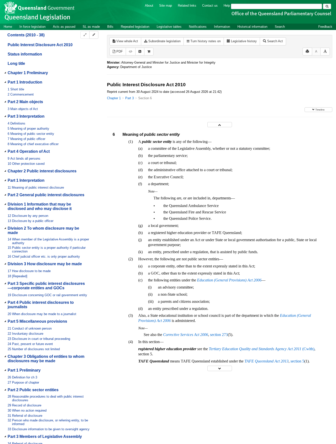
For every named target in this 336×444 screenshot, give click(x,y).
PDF (119, 51)
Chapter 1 (114, 98)
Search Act (274, 41)
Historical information (252, 26)
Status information (25, 54)
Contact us (210, 5)
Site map (165, 5)
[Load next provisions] (219, 368)
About (149, 5)
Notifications (198, 26)
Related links (187, 5)
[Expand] (85, 35)
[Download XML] (131, 52)
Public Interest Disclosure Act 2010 (40, 45)
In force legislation (32, 26)
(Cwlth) (261, 349)
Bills (110, 26)
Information (222, 26)
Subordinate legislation (164, 41)
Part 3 (129, 98)
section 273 (219, 335)
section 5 (297, 361)
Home (8, 26)
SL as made (91, 26)
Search (280, 26)
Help (227, 5)
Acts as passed (64, 26)
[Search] (327, 6)
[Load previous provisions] (219, 124)
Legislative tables (169, 26)
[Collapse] (93, 35)
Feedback (325, 26)
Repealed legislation (135, 26)
